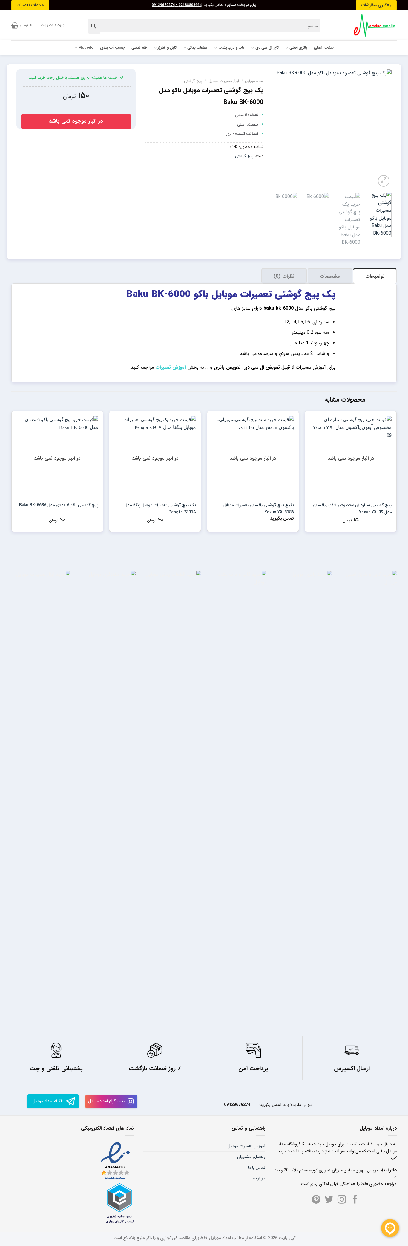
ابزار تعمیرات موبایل (223, 81)
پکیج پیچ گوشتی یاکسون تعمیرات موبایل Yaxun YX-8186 (258, 508)
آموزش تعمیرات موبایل (246, 1146)
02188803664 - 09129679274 (177, 5)
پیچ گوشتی (193, 81)
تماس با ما (256, 1167)
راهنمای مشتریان (251, 1157)
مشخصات (330, 276)
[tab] (375, 276)
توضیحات (374, 276)
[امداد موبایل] (372, 25)
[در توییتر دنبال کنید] (329, 1200)
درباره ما (258, 1178)
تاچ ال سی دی (267, 48)
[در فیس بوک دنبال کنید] (355, 1200)
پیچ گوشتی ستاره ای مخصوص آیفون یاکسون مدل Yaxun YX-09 (352, 508)
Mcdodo (86, 48)
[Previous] (381, 129)
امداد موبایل (254, 81)
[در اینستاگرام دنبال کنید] (342, 1200)
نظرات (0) (284, 276)
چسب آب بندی (112, 48)
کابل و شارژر (167, 48)
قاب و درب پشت (231, 48)
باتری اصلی (298, 48)
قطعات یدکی (197, 48)
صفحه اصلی (324, 48)
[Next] (278, 129)
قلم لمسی (139, 48)
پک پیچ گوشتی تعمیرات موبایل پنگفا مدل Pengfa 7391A (160, 508)
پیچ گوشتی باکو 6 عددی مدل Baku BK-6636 (58, 505)
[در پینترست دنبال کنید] (316, 1200)
